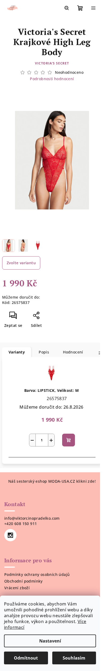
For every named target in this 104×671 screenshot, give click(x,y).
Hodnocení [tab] (73, 352)
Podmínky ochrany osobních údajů (37, 574)
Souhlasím (74, 658)
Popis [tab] (44, 352)
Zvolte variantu (21, 262)
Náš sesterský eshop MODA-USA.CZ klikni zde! (52, 481)
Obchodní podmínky (23, 581)
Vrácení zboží (17, 587)
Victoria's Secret (52, 63)
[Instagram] (10, 535)
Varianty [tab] (17, 352)
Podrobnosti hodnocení (52, 78)
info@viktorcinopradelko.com (32, 518)
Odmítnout (26, 658)
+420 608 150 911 (20, 523)
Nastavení (50, 641)
